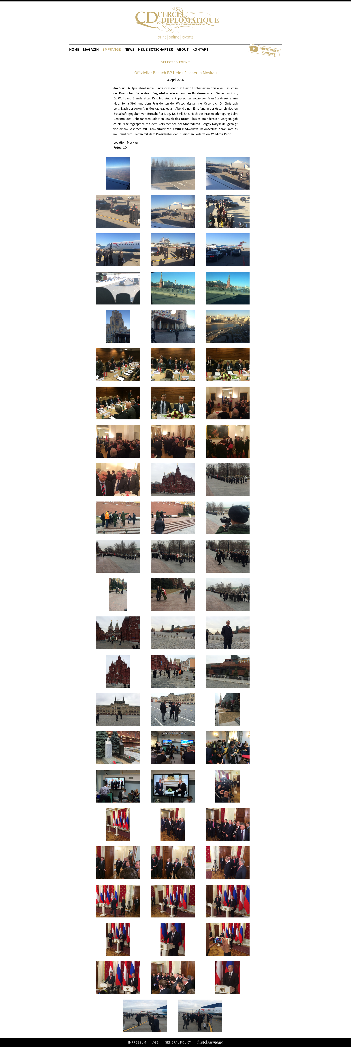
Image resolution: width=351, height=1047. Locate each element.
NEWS (129, 49)
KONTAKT (200, 49)
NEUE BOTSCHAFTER (155, 49)
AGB (155, 1042)
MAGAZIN (91, 49)
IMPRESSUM (137, 1042)
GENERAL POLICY (178, 1042)
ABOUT (183, 49)
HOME (74, 49)
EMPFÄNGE (111, 49)
